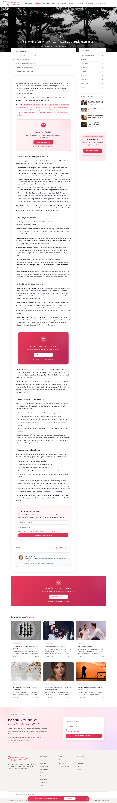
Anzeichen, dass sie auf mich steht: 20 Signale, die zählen (96, 116)
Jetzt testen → (70, 798)
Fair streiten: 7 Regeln (44, 112)
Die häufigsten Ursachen (23, 59)
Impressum (80, 760)
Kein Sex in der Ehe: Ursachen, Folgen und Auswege (90, 688)
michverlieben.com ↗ (64, 766)
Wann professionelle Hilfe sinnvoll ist (26, 67)
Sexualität (43, 776)
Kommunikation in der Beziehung (55, 647)
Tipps (41, 785)
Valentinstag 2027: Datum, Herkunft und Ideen (95, 123)
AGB (78, 766)
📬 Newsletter (62, 760)
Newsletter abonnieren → (43, 535)
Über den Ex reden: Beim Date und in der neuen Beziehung (94, 110)
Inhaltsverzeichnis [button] (21, 51)
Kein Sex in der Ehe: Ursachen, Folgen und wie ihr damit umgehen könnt (40, 110)
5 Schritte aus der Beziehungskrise (25, 63)
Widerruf (79, 769)
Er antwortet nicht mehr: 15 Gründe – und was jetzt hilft (95, 102)
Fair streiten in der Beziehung (86, 647)
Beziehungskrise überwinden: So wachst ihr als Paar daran (25, 688)
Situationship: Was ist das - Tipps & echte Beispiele (25, 648)
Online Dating (44, 766)
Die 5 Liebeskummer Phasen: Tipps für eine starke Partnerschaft (58, 688)
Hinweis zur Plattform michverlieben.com (23, 794)
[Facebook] (56, 548)
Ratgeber (42, 772)
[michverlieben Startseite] (17, 758)
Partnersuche (44, 769)
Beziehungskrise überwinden (25, 112)
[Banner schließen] (87, 798)
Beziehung (61, 32)
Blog (55, 32)
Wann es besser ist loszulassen (24, 71)
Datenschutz (80, 763)
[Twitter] (61, 548)
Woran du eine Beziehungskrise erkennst (27, 56)
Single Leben (43, 779)
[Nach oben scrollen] (112, 796)
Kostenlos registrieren (43, 142)
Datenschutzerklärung (54, 531)
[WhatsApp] (65, 548)
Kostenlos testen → (43, 355)
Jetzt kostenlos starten (92, 150)
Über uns (61, 763)
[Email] (69, 548)
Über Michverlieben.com (47, 760)
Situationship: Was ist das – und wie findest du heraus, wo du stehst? (46, 105)
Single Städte (44, 782)
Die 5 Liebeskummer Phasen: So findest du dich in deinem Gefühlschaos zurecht (43, 107)
